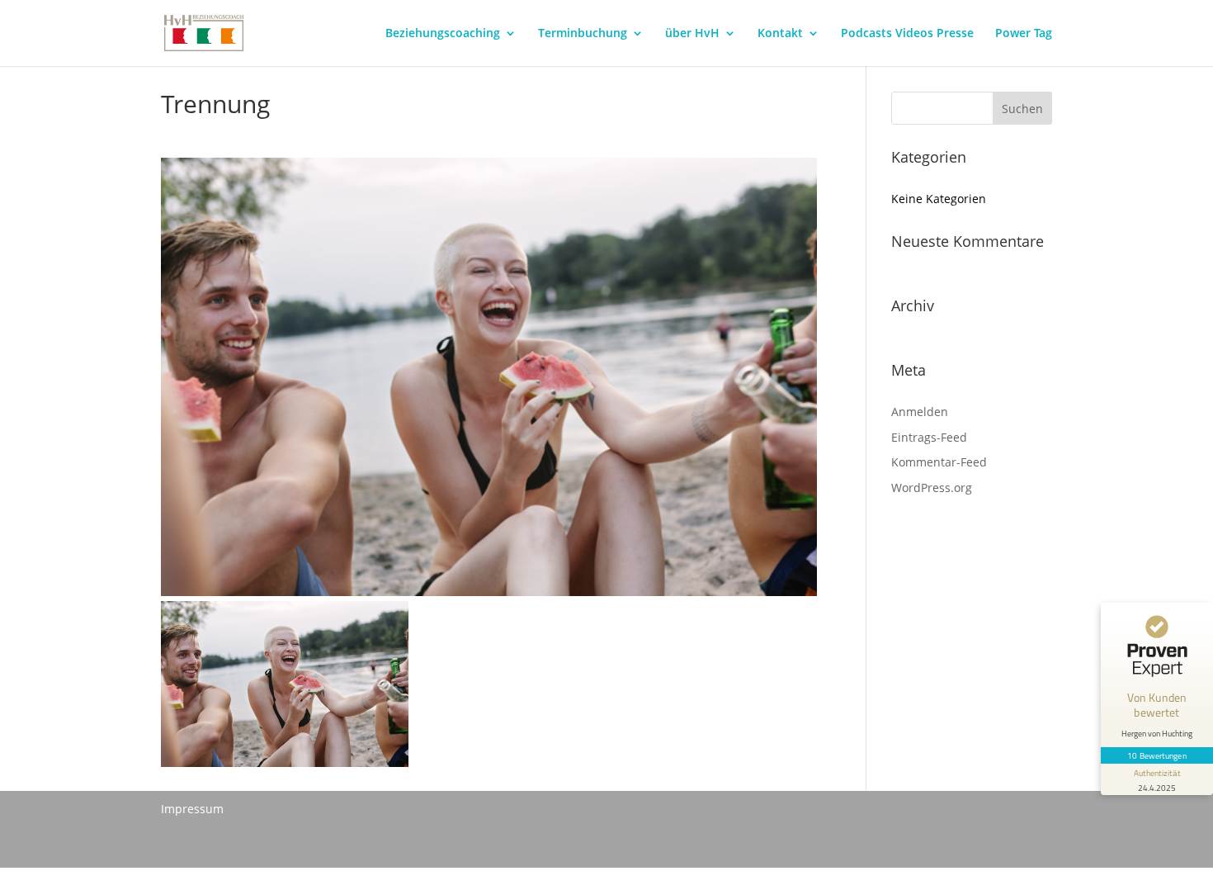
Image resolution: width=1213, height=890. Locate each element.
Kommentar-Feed (939, 462)
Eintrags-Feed (929, 437)
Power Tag (1023, 33)
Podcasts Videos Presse (907, 33)
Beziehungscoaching (442, 33)
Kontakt (780, 33)
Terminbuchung (582, 33)
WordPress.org (931, 487)
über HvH (692, 33)
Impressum (192, 809)
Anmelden (919, 411)
